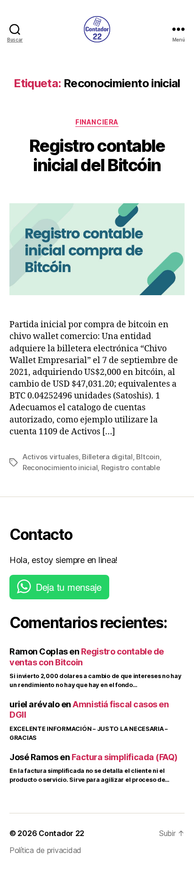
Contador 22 (61, 833)
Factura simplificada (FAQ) (125, 757)
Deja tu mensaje (69, 587)
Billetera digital (107, 456)
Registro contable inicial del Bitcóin (97, 155)
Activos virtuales (51, 456)
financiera (96, 122)
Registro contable (130, 467)
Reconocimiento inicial (60, 467)
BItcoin (147, 456)
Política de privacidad (45, 850)
